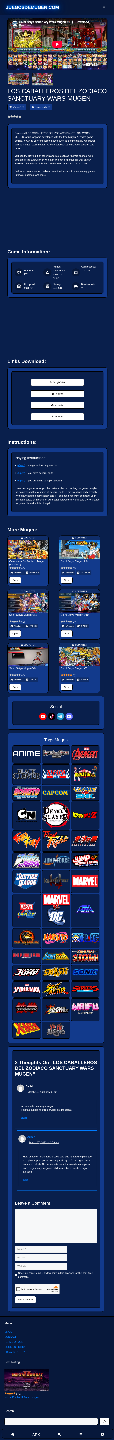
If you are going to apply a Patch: (39, 480)
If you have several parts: (35, 473)
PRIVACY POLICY (14, 1352)
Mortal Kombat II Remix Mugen (21, 1397)
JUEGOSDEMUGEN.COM (32, 7)
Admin (31, 1137)
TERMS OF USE (13, 1342)
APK (36, 1434)
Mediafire (59, 405)
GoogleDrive (59, 382)
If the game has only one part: (38, 465)
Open (15, 580)
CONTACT (10, 1336)
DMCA (8, 1331)
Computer (29, 538)
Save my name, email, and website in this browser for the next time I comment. (56, 1275)
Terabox (59, 393)
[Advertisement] (57, 217)
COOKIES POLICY (15, 1347)
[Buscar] (104, 1421)
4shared (59, 416)
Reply (24, 1117)
